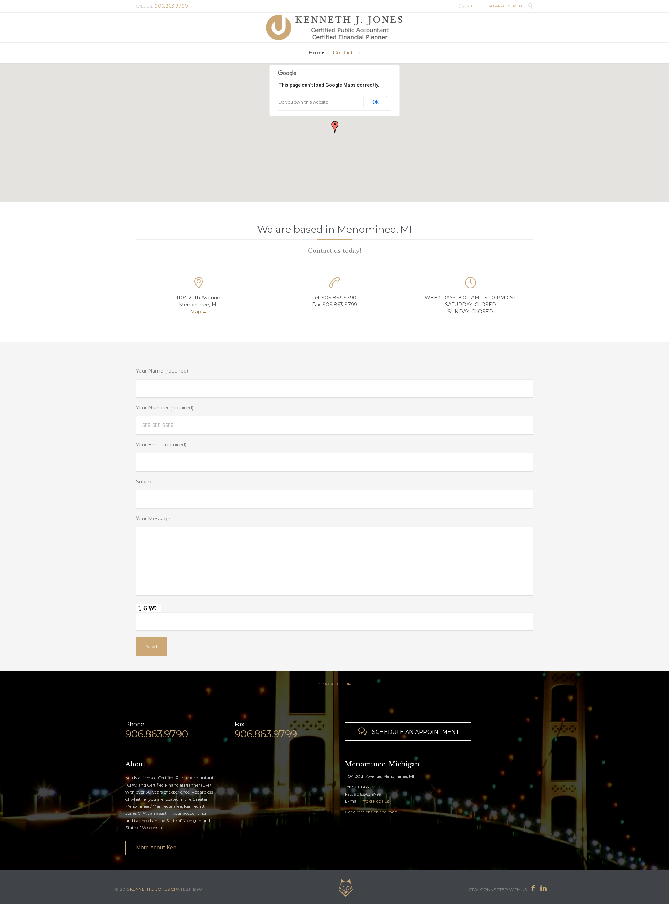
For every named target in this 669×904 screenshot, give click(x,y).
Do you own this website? (304, 102)
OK (375, 102)
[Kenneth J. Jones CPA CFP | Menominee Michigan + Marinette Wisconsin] (334, 27)
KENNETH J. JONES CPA (155, 889)
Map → (198, 311)
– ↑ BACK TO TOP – (334, 684)
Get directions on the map (371, 811)
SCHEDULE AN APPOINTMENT (491, 5)
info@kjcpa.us (375, 801)
